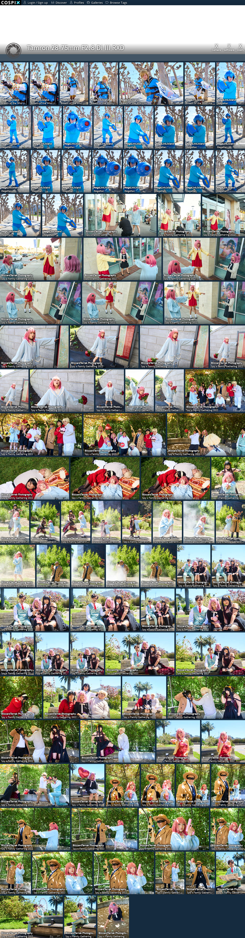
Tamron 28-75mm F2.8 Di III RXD (75, 47)
